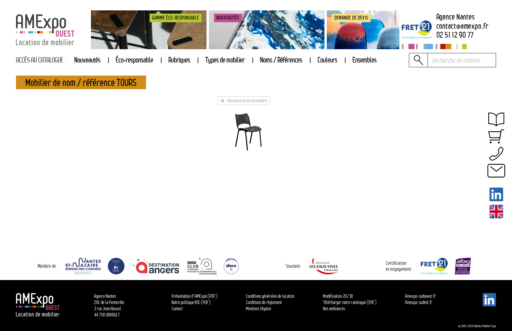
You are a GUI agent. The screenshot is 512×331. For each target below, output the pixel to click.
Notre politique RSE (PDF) (191, 302)
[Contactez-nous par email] (496, 171)
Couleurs (327, 60)
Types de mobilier (225, 60)
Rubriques (179, 60)
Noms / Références (281, 60)
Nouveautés (87, 60)
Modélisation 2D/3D (338, 296)
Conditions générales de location (270, 296)
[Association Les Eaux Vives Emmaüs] (324, 266)
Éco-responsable (134, 60)
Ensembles (365, 60)
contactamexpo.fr (462, 26)
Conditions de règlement (264, 302)
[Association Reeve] (231, 266)
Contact (177, 308)
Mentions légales (258, 308)
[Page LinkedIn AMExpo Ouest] (496, 195)
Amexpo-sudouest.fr (420, 296)
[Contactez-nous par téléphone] (496, 154)
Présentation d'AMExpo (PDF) (194, 296)
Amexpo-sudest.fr (418, 302)
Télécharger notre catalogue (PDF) (349, 302)
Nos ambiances (334, 308)
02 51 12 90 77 (455, 35)
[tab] (179, 60)
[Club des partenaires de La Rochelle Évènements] (116, 266)
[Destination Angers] (156, 266)
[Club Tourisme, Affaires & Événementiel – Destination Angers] (202, 266)
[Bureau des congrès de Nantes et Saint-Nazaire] (83, 266)
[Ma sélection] (496, 136)
